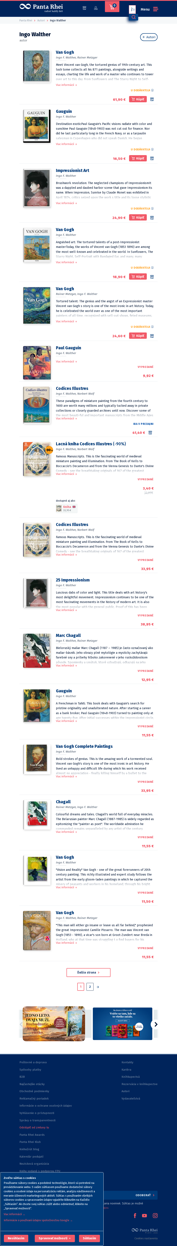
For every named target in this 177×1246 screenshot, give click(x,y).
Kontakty (127, 1062)
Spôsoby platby (30, 1069)
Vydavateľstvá (131, 1098)
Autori (150, 37)
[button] (16, 1238)
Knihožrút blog (29, 1149)
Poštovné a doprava (33, 1062)
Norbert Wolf (85, 393)
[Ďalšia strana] (98, 987)
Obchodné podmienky (34, 1091)
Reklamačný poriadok (34, 1098)
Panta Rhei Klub (30, 1142)
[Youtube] (144, 1216)
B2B (22, 1077)
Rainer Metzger (87, 57)
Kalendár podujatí (31, 1156)
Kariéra (126, 1069)
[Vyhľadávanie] (133, 17)
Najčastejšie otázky (32, 1084)
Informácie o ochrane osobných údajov (45, 1105)
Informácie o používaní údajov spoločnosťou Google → (38, 1220)
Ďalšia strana (87, 972)
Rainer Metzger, (66, 294)
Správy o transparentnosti (37, 1120)
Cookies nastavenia (146, 1238)
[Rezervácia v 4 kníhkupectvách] (152, 217)
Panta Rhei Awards (32, 1135)
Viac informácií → (14, 1214)
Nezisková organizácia (34, 1164)
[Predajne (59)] (84, 7)
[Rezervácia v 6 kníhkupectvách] (152, 99)
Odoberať (144, 1195)
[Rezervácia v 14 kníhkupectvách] (152, 336)
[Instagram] (155, 1216)
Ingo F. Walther (66, 116)
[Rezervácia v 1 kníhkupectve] (152, 158)
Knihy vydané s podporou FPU (39, 1171)
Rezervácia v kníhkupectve (140, 1084)
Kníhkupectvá (131, 1077)
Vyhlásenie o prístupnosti (36, 1113)
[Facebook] (135, 1216)
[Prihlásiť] (96, 7)
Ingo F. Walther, (66, 57)
